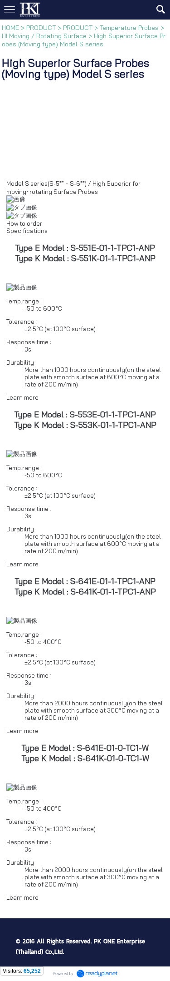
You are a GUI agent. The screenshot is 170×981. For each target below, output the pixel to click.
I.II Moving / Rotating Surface (44, 36)
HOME (10, 28)
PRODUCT (41, 28)
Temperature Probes (129, 28)
